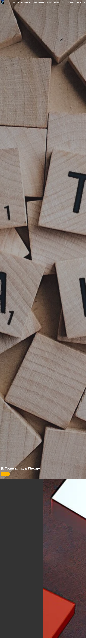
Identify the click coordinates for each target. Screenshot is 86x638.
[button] (82, 2)
